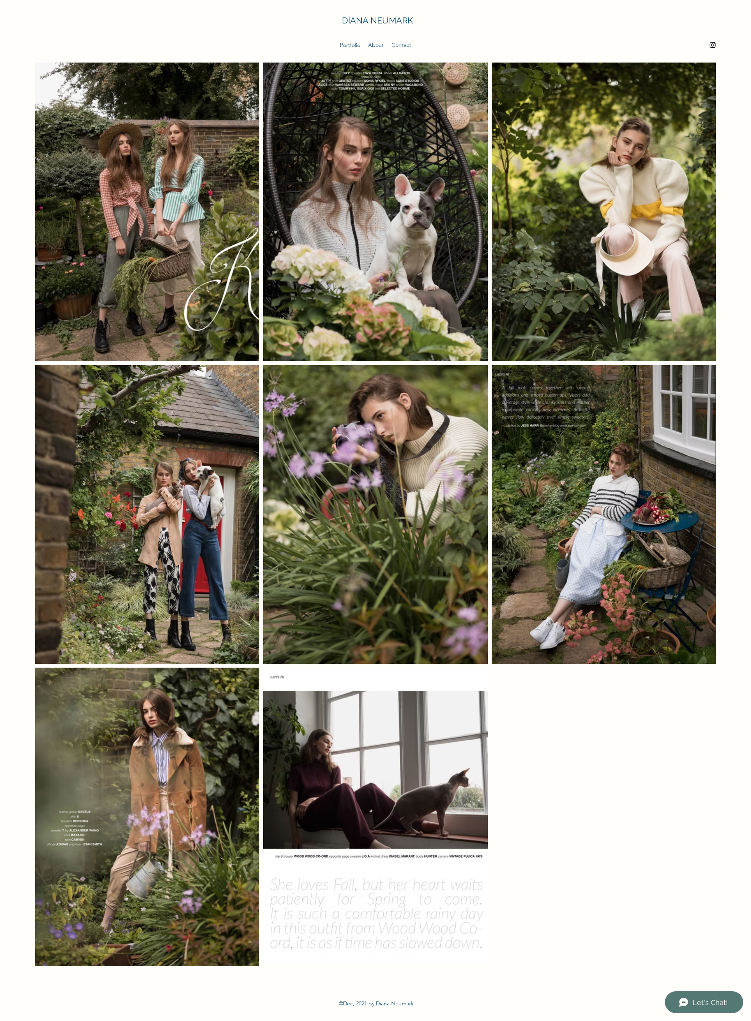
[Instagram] (713, 45)
